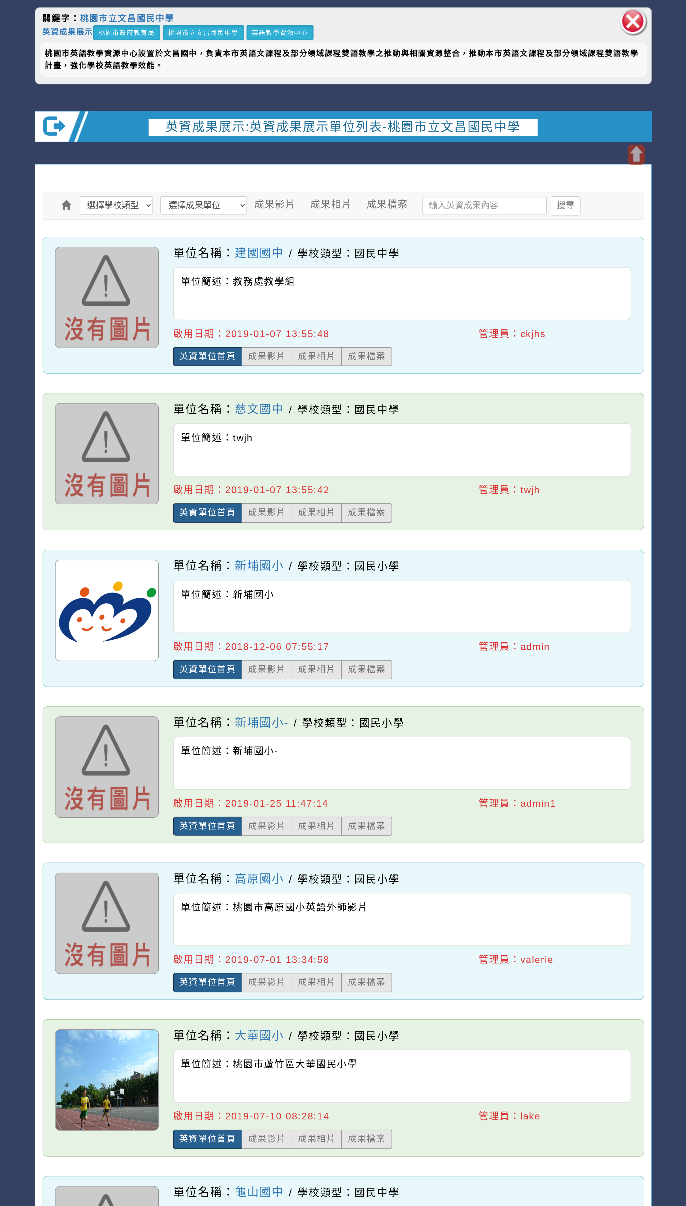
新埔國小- (262, 722)
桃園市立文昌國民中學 (127, 18)
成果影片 (275, 204)
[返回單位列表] (66, 205)
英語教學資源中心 (280, 32)
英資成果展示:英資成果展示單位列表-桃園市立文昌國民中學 (343, 126)
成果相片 (331, 204)
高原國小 (259, 878)
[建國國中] (106, 347)
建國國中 (259, 252)
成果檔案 (387, 204)
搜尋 (565, 205)
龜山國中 (259, 1192)
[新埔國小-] (106, 817)
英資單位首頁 (207, 356)
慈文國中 (259, 409)
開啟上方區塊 (635, 155)
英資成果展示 (67, 32)
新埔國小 (259, 565)
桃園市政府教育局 (126, 32)
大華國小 (259, 1035)
